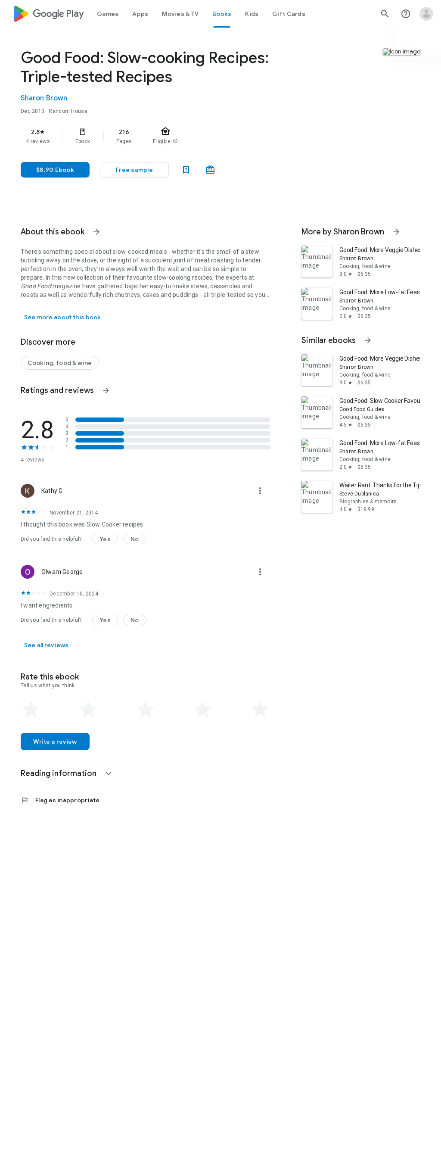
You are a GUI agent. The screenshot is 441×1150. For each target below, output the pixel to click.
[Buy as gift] (210, 169)
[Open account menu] (426, 13)
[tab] (107, 14)
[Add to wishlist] (186, 169)
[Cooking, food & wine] (60, 362)
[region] (158, 136)
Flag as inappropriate (60, 800)
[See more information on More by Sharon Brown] (396, 231)
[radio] (31, 709)
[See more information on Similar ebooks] (367, 340)
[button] (134, 169)
